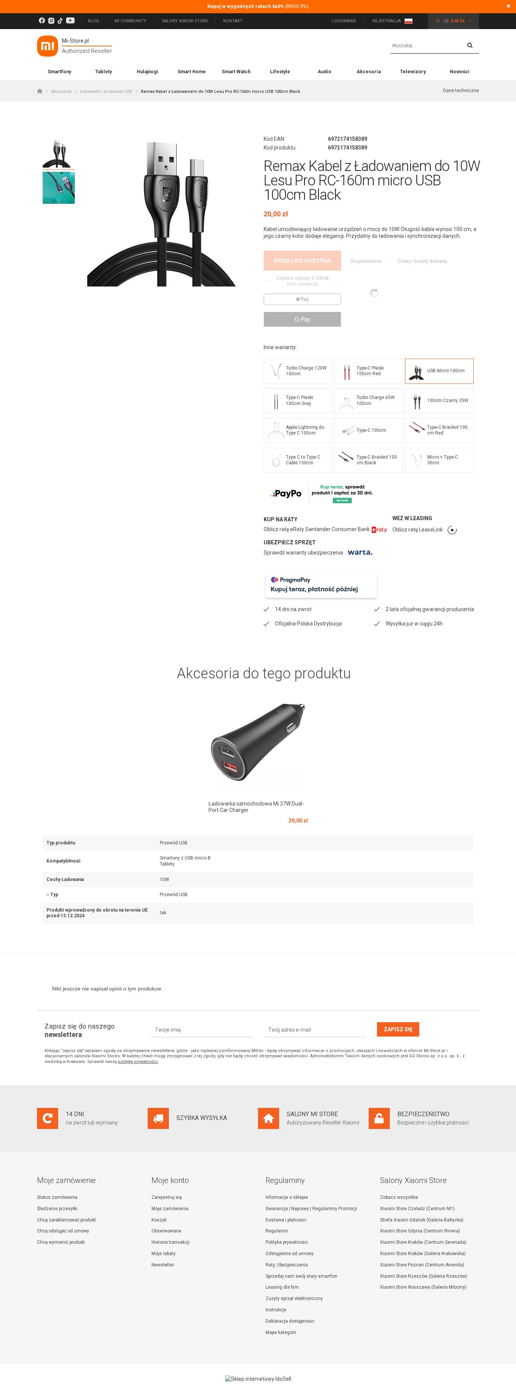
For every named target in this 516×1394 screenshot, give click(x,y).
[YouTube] (70, 21)
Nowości (460, 71)
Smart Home (192, 71)
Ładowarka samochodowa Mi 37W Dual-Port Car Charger (256, 807)
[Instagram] (51, 21)
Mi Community (130, 21)
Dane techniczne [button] (461, 90)
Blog (93, 21)
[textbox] (434, 46)
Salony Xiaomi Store (185, 21)
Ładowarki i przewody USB (106, 91)
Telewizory (413, 71)
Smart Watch (236, 71)
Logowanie (344, 20)
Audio (324, 71)
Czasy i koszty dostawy (422, 261)
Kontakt (233, 21)
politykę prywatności (138, 1061)
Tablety (103, 71)
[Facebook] (41, 21)
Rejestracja (386, 20)
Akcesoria (369, 71)
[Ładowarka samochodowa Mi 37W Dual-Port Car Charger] (258, 742)
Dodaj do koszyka (302, 260)
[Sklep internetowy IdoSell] (258, 1379)
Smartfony (59, 71)
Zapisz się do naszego (79, 1030)
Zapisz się (398, 1029)
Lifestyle (280, 71)
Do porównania (367, 261)
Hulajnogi (147, 71)
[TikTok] (60, 21)
